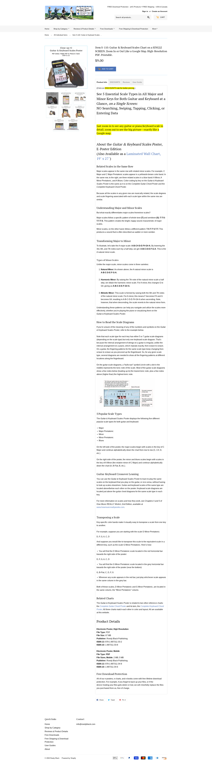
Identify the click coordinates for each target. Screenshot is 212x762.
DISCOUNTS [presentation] (115, 82)
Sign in (145, 11)
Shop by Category (60, 29)
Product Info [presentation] (102, 82)
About (47, 749)
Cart (162, 17)
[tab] (101, 82)
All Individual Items (60, 35)
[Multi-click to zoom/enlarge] (66, 67)
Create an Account (159, 11)
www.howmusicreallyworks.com (110, 507)
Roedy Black (54, 758)
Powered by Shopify (69, 758)
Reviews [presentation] (126, 82)
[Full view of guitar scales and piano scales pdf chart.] (66, 98)
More (154, 29)
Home (47, 29)
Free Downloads (106, 29)
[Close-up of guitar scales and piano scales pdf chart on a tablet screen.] (66, 112)
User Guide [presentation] (137, 82)
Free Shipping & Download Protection (133, 29)
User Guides (50, 745)
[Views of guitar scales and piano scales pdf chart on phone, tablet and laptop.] (80, 98)
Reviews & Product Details (84, 29)
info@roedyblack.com (85, 724)
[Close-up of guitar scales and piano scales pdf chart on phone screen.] (52, 112)
